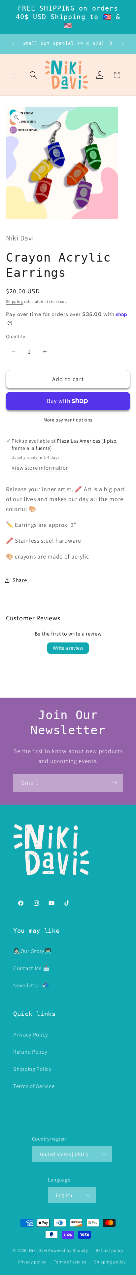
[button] (13, 75)
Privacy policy (32, 1262)
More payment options (68, 420)
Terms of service (70, 1262)
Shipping (14, 301)
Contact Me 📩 (31, 968)
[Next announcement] (123, 44)
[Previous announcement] (13, 44)
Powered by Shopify (68, 1251)
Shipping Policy (32, 1069)
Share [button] (20, 580)
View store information (40, 467)
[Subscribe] (114, 783)
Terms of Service (34, 1086)
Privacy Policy (30, 1034)
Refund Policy (30, 1051)
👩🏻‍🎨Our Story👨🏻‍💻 (32, 951)
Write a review (68, 647)
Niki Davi (38, 1251)
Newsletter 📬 (31, 985)
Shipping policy (110, 1262)
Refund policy (109, 1250)
